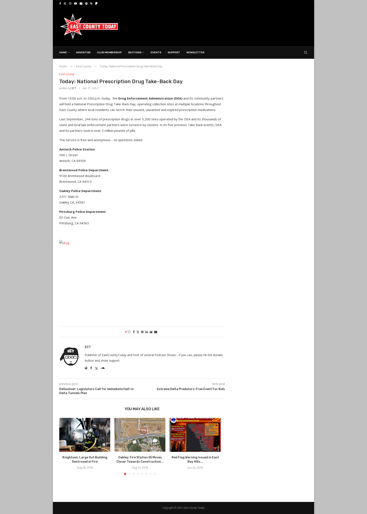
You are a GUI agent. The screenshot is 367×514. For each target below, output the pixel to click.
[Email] (81, 3)
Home (63, 52)
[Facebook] (60, 3)
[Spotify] (86, 3)
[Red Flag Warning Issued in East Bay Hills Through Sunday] (195, 435)
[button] (65, 446)
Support (174, 52)
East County (83, 66)
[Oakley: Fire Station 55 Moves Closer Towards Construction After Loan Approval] (139, 435)
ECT (74, 88)
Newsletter (195, 52)
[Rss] (91, 3)
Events (156, 52)
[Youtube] (75, 3)
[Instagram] (70, 3)
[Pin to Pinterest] (142, 332)
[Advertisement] (230, 26)
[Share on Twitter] (137, 332)
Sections (134, 52)
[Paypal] (96, 3)
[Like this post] (129, 332)
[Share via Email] (155, 332)
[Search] (305, 52)
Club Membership (109, 52)
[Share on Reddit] (151, 332)
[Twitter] (65, 3)
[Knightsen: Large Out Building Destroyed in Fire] (84, 435)
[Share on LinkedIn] (146, 332)
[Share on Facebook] (134, 332)
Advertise (83, 52)
